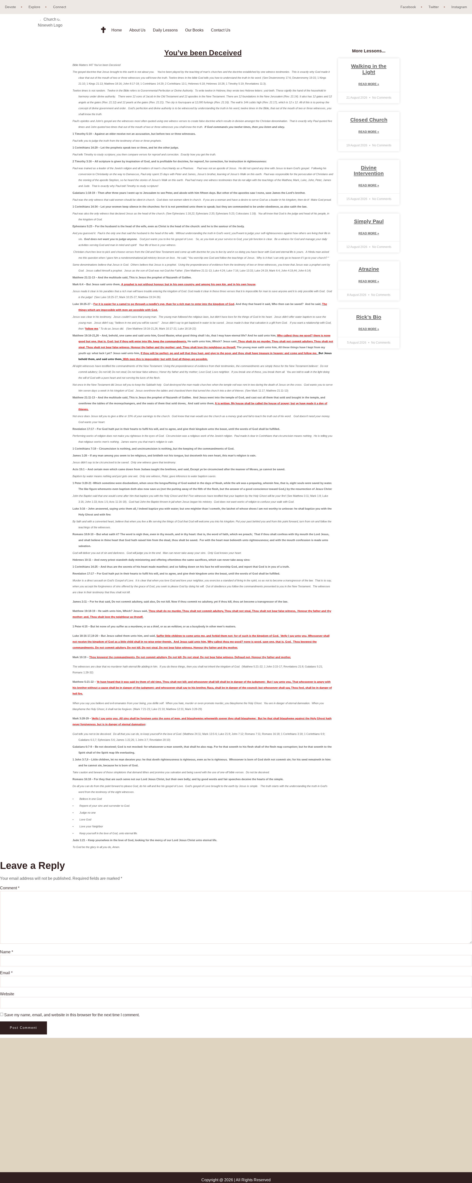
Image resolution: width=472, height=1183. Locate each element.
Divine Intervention (369, 170)
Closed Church (368, 119)
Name (6, 952)
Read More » (368, 84)
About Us (137, 30)
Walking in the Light (368, 69)
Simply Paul (369, 221)
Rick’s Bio (368, 317)
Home (116, 30)
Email (6, 973)
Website (7, 994)
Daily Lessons (165, 30)
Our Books (194, 30)
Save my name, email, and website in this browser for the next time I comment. (72, 1015)
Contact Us (220, 30)
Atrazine (368, 269)
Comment (9, 888)
